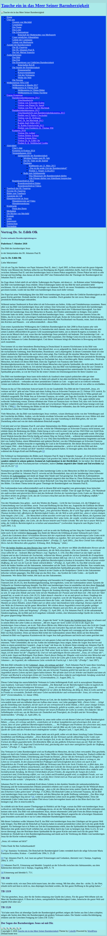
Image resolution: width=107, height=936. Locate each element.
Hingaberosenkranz (20, 203)
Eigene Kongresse (15, 95)
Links (9, 218)
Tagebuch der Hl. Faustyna (19, 188)
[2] (43, 451)
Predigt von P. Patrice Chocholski (32, 115)
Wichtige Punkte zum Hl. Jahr (36, 158)
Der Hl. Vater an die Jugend (35, 160)
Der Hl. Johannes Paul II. (23, 50)
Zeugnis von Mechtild (22, 22)
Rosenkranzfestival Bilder (29, 183)
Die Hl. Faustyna (19, 47)
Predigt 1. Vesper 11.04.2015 (41, 171)
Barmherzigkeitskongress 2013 (25, 98)
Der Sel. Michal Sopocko (23, 52)
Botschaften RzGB (26, 65)
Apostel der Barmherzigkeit (19, 45)
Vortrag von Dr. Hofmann (29, 118)
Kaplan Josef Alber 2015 (29, 123)
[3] (16, 466)
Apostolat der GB (14, 196)
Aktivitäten (11, 145)
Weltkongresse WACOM (18, 82)
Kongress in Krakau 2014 (23, 150)
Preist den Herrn (19, 208)
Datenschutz (12, 223)
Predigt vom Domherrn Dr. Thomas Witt (35, 128)
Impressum (11, 221)
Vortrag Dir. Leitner (26, 133)
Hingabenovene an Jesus (17, 198)
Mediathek (11, 211)
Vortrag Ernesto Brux (27, 138)
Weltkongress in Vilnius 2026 (25, 87)
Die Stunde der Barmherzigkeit (26, 67)
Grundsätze (17, 25)
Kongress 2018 (19, 130)
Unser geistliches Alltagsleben (25, 37)
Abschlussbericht (25, 100)
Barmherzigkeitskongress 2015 (25, 110)
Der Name (16, 27)
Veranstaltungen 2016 (21, 153)
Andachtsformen (14, 55)
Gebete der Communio (22, 40)
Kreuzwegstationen (26, 72)
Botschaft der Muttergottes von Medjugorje (37, 35)
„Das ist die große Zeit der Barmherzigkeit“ (48, 168)
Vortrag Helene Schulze (28, 135)
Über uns (11, 19)
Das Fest (16, 60)
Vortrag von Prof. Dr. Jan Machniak (33, 108)
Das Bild (16, 57)
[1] (14, 406)
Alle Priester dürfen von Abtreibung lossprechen (50, 178)
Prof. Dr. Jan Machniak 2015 (30, 120)
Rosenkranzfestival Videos (29, 186)
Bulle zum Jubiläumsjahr (34, 173)
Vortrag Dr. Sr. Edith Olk (29, 140)
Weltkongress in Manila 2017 (25, 85)
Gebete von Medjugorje (22, 42)
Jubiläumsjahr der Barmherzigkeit (32, 155)
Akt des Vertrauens (26, 75)
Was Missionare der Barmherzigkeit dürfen (48, 176)
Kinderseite (12, 206)
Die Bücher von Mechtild (18, 213)
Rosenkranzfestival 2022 (23, 181)
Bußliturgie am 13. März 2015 (42, 166)
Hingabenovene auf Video (23, 201)
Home (9, 17)
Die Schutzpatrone (20, 32)
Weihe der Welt (24, 77)
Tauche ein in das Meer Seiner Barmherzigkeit (45, 5)
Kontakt (10, 216)
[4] (33, 797)
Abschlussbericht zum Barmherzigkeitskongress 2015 (41, 113)
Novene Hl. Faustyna (16, 191)
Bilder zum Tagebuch (16, 193)
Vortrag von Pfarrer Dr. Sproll (31, 105)
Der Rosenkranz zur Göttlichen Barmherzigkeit (33, 62)
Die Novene (17, 80)
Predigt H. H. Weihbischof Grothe (33, 143)
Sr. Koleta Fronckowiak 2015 (31, 125)
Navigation (11, 226)
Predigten (27, 163)
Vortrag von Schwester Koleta (31, 103)
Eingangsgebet (24, 70)
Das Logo (16, 30)
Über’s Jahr (17, 148)
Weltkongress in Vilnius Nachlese (32, 92)
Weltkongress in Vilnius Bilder (31, 90)
